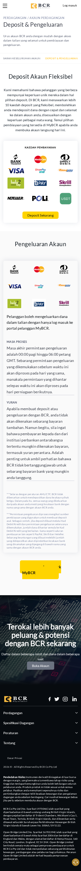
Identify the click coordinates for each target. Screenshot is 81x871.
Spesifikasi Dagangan (18, 723)
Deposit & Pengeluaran (61, 58)
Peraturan (10, 733)
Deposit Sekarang (40, 215)
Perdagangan (12, 713)
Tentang (9, 743)
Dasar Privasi (14, 758)
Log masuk (70, 5)
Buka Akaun (40, 666)
